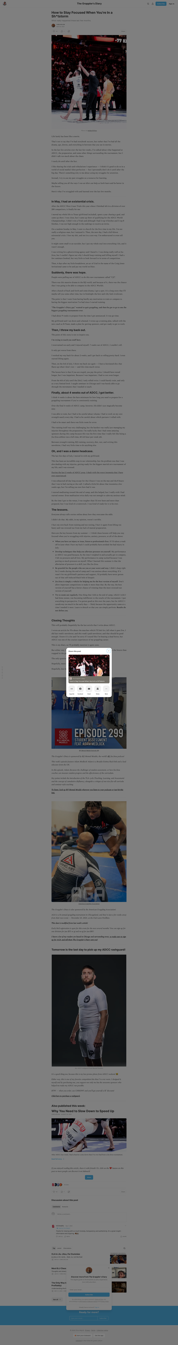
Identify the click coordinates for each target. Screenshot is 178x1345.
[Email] (89, 688)
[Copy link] (71, 688)
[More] (106, 688)
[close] (108, 651)
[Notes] (97, 688)
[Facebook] (80, 688)
